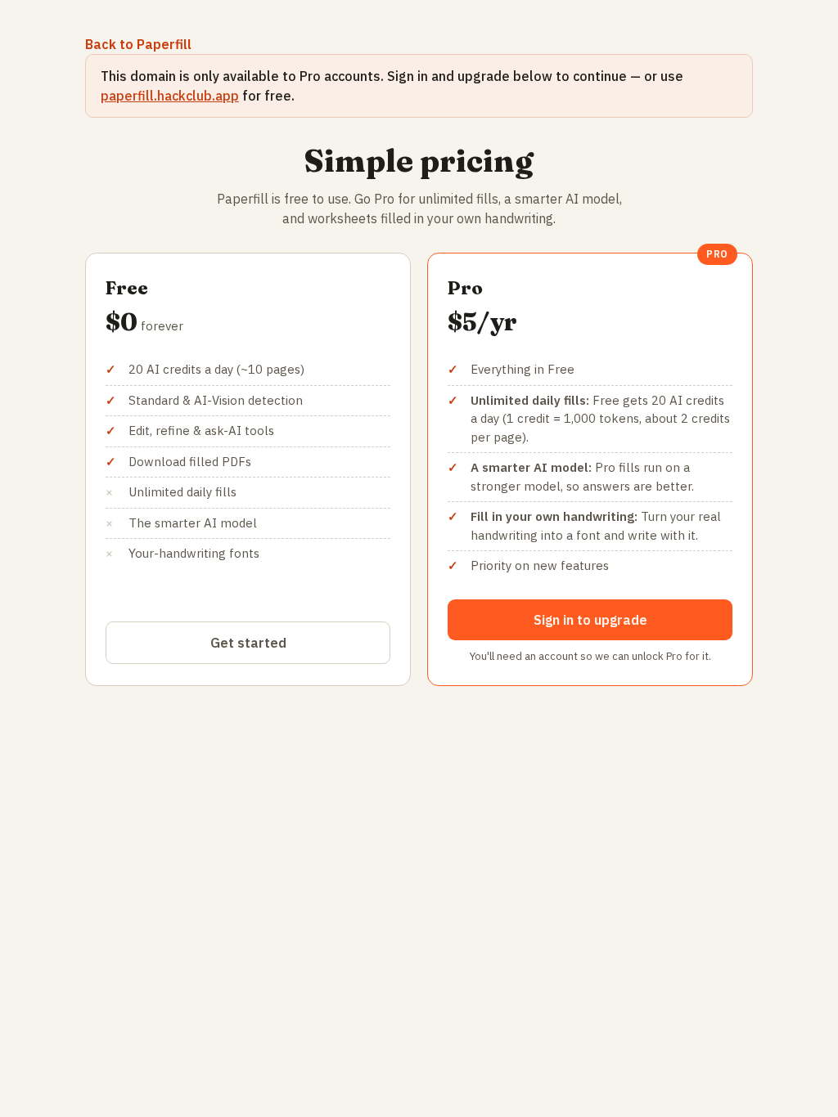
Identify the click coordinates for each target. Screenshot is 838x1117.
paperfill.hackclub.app (170, 95)
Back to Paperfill (138, 44)
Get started (248, 643)
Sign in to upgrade (590, 620)
